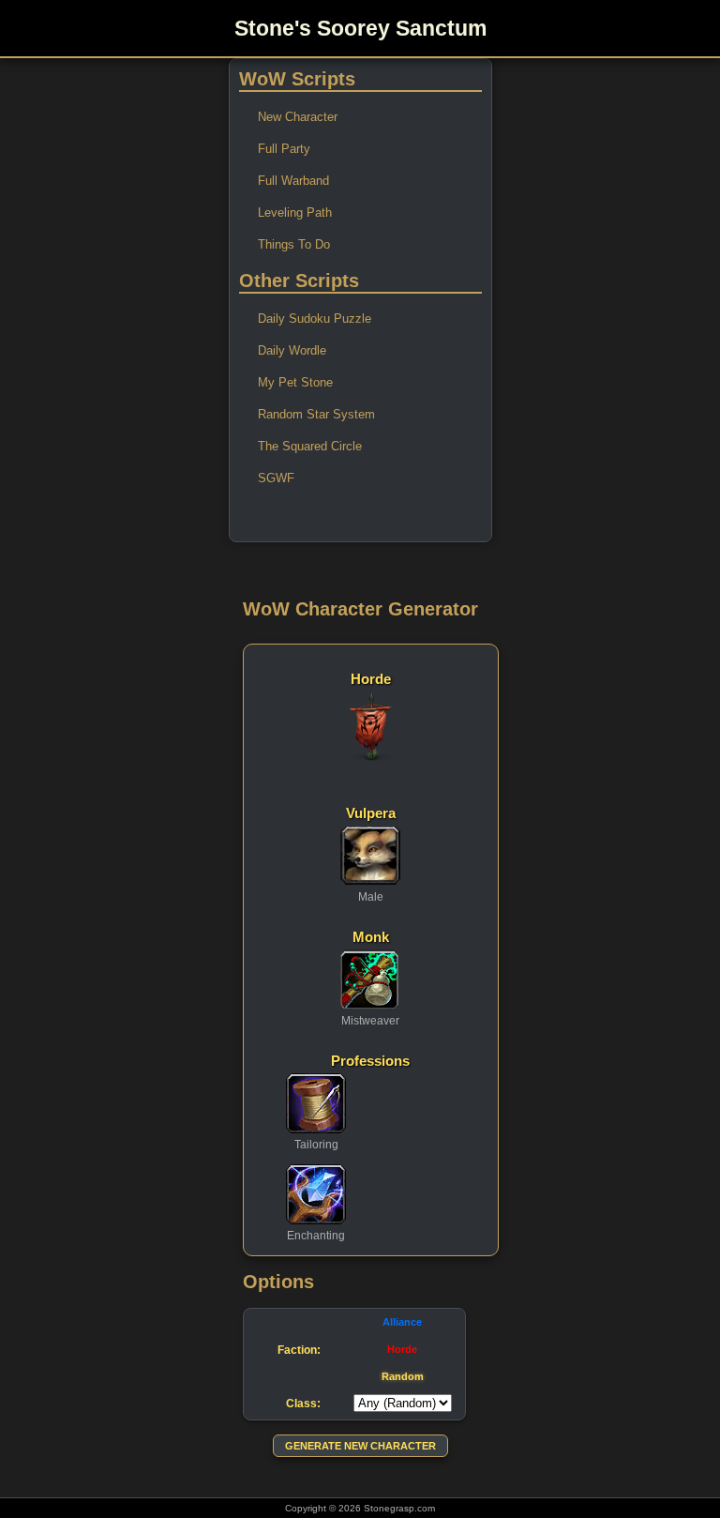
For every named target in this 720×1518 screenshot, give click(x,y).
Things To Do (294, 244)
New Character (298, 117)
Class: (303, 1403)
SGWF (276, 478)
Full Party (284, 149)
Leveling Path (295, 212)
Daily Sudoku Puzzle (314, 318)
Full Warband (293, 181)
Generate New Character (360, 1445)
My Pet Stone (295, 382)
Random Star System (316, 414)
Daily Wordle (292, 350)
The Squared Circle (310, 446)
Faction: (299, 1349)
